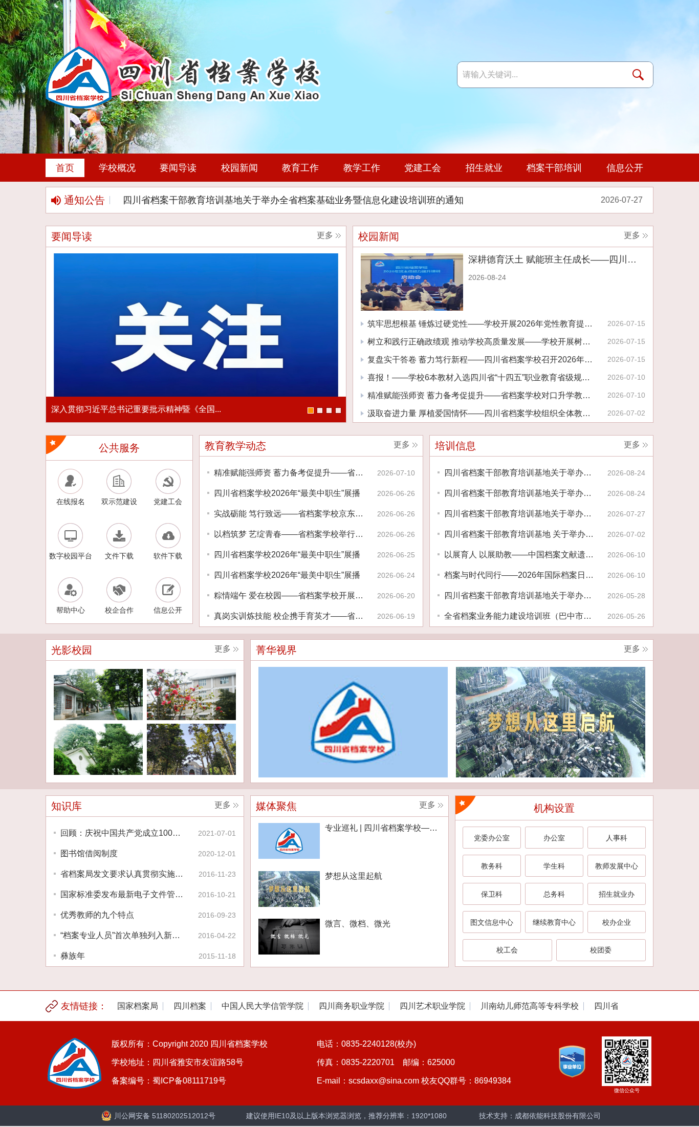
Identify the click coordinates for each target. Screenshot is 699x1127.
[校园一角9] (98, 694)
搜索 (640, 75)
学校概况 (117, 168)
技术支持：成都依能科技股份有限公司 (540, 1116)
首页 (65, 168)
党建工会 (422, 168)
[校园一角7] (98, 749)
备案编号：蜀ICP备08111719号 (169, 1080)
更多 (325, 235)
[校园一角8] (191, 694)
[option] (388, 200)
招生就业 (484, 168)
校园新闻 (239, 168)
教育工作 (300, 168)
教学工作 (361, 168)
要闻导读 (178, 168)
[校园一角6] (191, 749)
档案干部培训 (554, 168)
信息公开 (624, 168)
